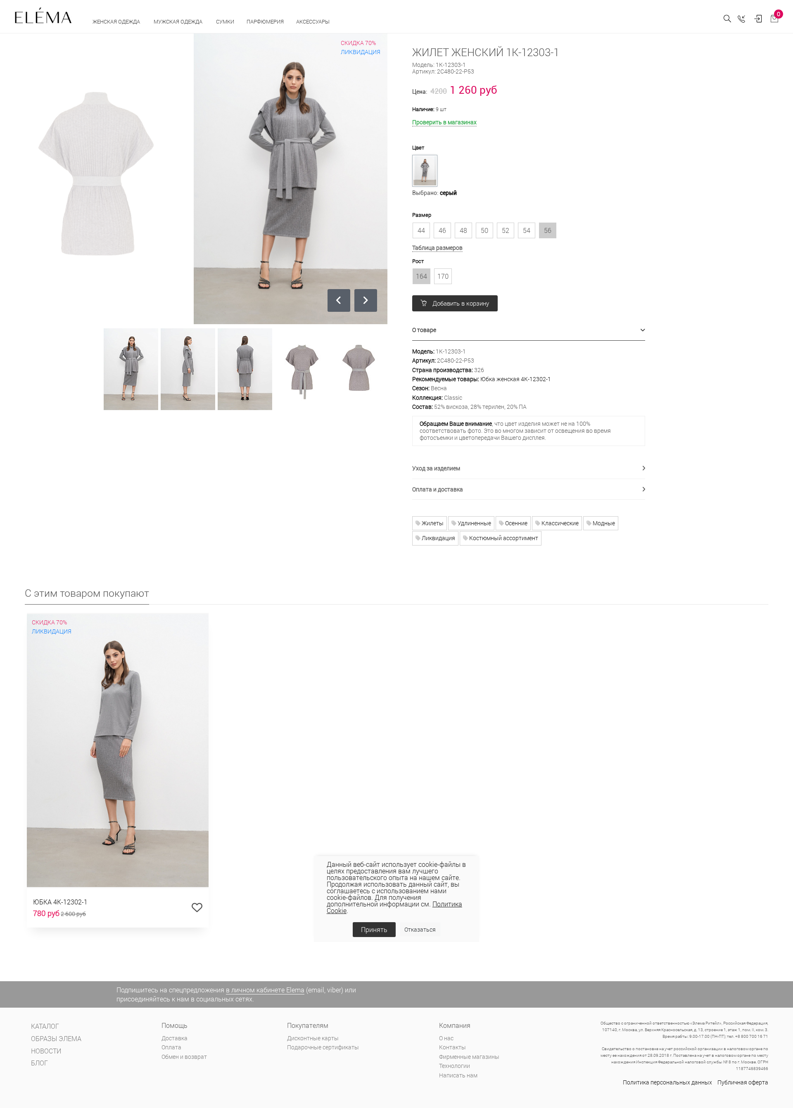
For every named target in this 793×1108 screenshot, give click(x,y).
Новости (46, 1050)
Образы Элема (56, 1038)
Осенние (515, 523)
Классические (559, 523)
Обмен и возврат (184, 1057)
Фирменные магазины (469, 1057)
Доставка (174, 1038)
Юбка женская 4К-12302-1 (515, 379)
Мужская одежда (179, 21)
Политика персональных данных (667, 1082)
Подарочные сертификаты (323, 1047)
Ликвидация (437, 538)
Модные (603, 523)
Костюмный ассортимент (503, 538)
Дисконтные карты (313, 1038)
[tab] (529, 330)
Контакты (452, 1047)
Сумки (225, 21)
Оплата (171, 1047)
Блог (39, 1062)
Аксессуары (313, 21)
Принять (374, 929)
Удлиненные (473, 523)
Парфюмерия (265, 21)
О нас (446, 1038)
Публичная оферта (742, 1082)
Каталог (45, 1026)
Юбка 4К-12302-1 (60, 901)
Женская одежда (117, 21)
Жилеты (432, 523)
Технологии (454, 1066)
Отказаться (420, 929)
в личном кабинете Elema (265, 989)
